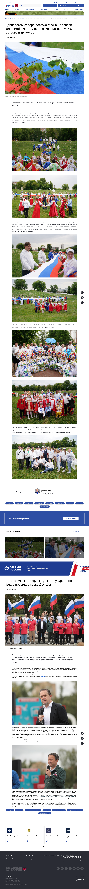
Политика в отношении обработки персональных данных (18, 883)
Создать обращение (71, 518)
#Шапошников (39, 503)
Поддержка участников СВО (44, 13)
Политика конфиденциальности (12, 881)
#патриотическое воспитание (75, 810)
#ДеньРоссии (29, 503)
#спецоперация (44, 506)
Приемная (56, 9)
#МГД (70, 503)
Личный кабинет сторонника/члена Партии (71, 5)
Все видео (76, 531)
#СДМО (79, 503)
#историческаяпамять (45, 813)
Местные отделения (44, 9)
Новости (22, 18)
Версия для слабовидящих (77, 2)
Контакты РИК (10, 859)
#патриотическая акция (58, 810)
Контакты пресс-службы (32, 859)
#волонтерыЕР (59, 503)
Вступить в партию (79, 9)
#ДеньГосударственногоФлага (33, 810)
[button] (43, 846)
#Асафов (10, 810)
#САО (46, 810)
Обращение (50, 5)
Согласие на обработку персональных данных (16, 884)
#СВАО (9, 503)
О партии (7, 9)
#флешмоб (19, 503)
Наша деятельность (30, 9)
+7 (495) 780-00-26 (71, 857)
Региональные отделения (51, 855)
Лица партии (17, 9)
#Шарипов (19, 810)
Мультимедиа (67, 9)
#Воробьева (49, 503)
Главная (7, 18)
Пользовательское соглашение (12, 880)
